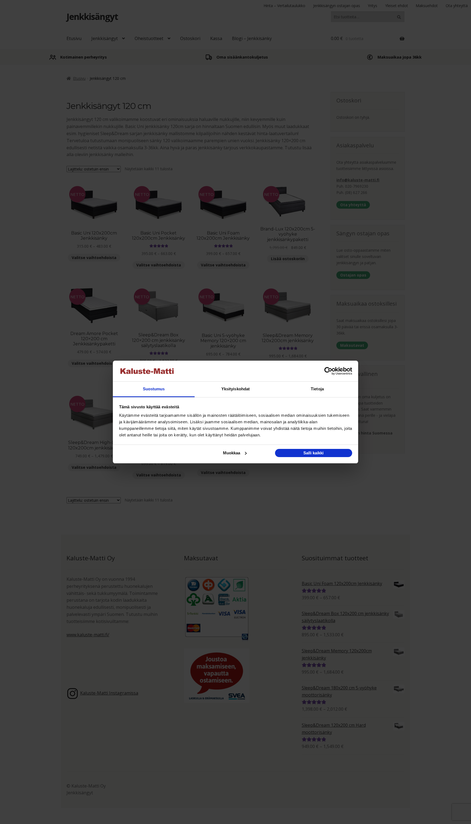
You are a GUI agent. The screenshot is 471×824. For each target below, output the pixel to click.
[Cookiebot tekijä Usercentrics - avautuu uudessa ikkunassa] (328, 371)
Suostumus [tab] (154, 389)
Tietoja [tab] (317, 389)
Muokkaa (231, 453)
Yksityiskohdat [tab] (235, 389)
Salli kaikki (313, 453)
